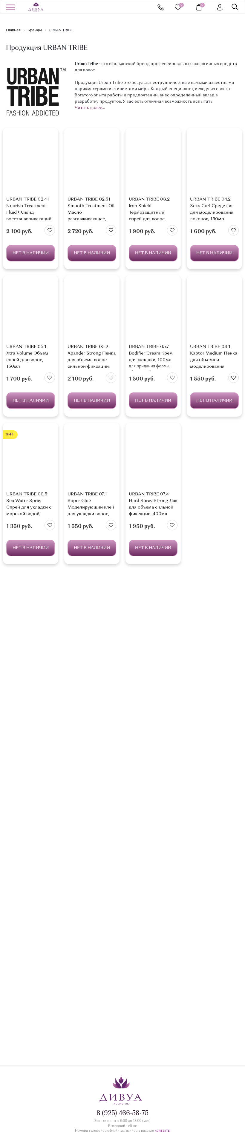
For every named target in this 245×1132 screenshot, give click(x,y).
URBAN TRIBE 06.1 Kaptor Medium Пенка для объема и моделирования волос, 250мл (213, 360)
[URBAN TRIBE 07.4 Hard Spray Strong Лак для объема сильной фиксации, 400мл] (153, 458)
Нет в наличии (31, 253)
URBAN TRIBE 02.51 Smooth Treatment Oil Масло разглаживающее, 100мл (91, 212)
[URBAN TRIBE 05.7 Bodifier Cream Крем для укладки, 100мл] (153, 311)
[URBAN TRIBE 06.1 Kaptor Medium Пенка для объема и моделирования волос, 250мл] (214, 311)
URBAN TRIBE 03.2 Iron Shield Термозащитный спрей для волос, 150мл (149, 212)
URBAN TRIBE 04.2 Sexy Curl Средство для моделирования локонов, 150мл (211, 209)
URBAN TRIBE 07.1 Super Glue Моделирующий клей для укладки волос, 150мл (91, 507)
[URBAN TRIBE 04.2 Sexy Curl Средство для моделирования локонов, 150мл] (214, 163)
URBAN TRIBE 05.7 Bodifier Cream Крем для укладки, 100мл (151, 353)
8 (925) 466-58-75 (160, 7)
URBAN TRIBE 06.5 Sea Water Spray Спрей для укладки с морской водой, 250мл (28, 507)
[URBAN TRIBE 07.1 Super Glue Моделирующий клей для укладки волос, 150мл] (92, 458)
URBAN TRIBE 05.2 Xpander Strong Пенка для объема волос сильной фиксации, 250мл (92, 360)
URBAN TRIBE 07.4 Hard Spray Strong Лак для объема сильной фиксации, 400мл (153, 504)
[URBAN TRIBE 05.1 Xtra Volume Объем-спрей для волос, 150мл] (30, 311)
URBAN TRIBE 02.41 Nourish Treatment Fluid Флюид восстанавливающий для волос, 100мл (28, 212)
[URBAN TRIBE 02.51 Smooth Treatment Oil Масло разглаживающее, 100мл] (92, 163)
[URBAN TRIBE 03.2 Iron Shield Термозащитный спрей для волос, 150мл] (153, 163)
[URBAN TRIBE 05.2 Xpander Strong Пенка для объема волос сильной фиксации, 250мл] (92, 311)
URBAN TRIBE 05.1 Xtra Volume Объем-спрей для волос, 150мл (28, 357)
